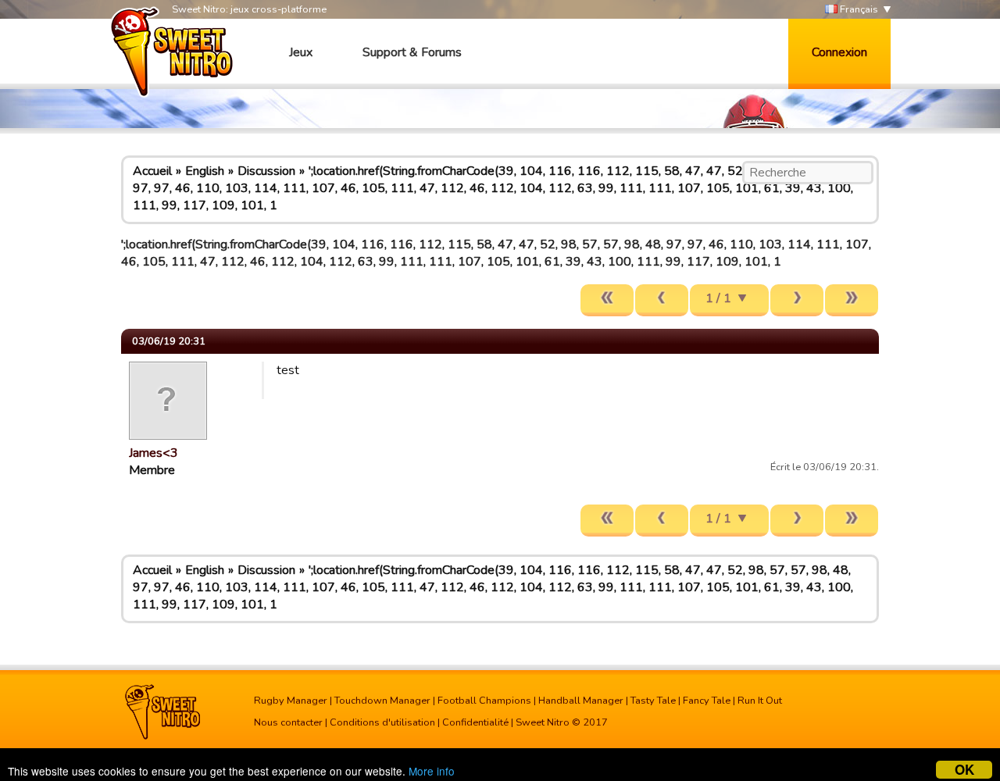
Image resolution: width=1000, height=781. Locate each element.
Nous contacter (288, 722)
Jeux (300, 52)
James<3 (153, 453)
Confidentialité (475, 722)
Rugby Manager (290, 701)
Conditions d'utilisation (382, 722)
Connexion (839, 52)
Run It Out (760, 701)
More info (432, 771)
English (204, 171)
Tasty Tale (653, 701)
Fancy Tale (706, 701)
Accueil (152, 171)
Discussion (266, 171)
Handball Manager (580, 701)
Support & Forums (412, 52)
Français (858, 9)
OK (964, 770)
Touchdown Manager (382, 701)
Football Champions (484, 701)
